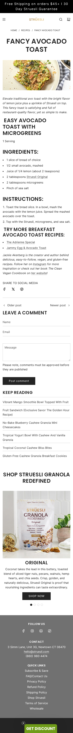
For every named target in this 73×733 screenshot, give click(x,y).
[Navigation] (4, 19)
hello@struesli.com (36, 651)
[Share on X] (13, 289)
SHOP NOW (36, 596)
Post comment (19, 381)
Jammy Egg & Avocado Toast (26, 248)
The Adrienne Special (21, 242)
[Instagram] (32, 631)
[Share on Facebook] (4, 289)
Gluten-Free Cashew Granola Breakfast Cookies (35, 456)
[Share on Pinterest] (22, 289)
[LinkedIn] (41, 631)
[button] (31, 605)
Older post (14, 305)
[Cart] (68, 19)
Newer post (58, 305)
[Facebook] (23, 631)
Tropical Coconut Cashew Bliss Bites (27, 448)
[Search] (61, 19)
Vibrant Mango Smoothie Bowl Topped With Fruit (36, 402)
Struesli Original (37, 177)
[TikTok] (50, 631)
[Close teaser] (23, 723)
